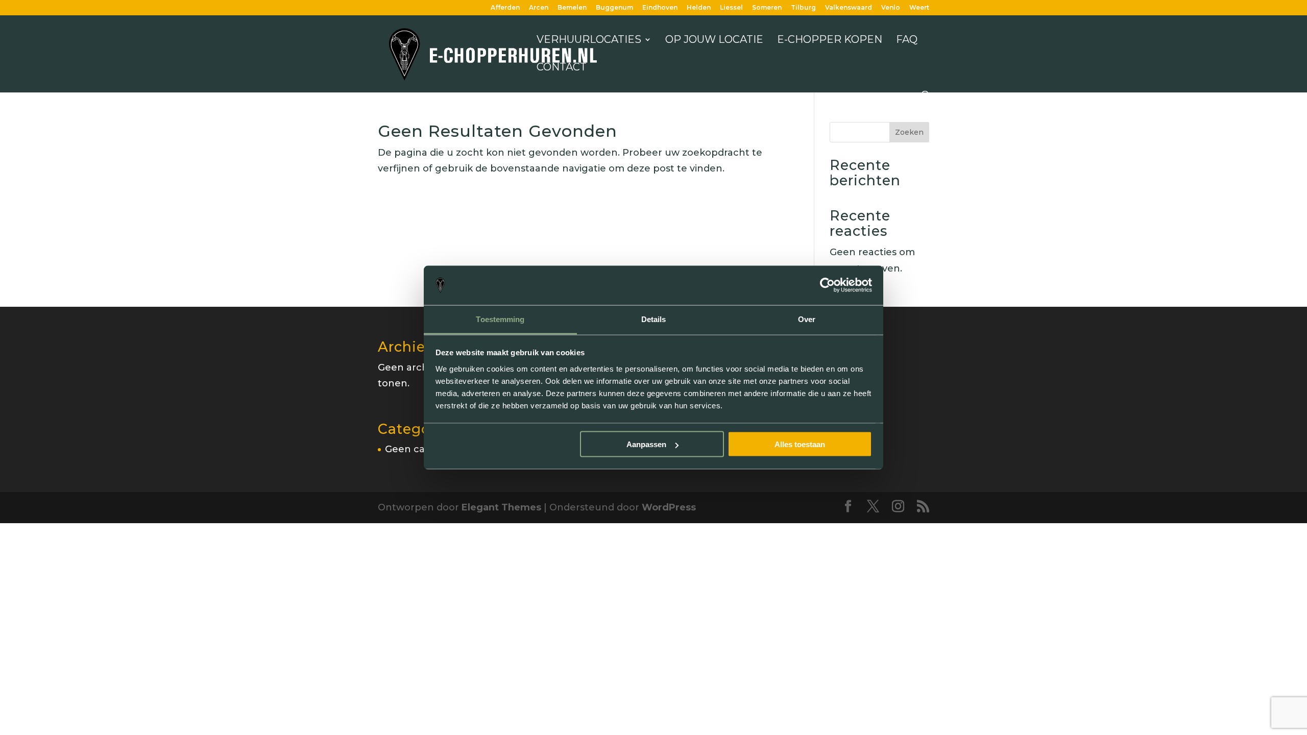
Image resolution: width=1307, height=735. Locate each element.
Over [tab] (806, 318)
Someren (767, 8)
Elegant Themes (501, 507)
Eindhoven (659, 8)
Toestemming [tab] (500, 318)
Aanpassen (646, 444)
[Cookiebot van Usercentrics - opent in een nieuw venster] (827, 285)
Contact (562, 68)
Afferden (505, 8)
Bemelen (572, 8)
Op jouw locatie (714, 40)
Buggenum (614, 8)
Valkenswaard (848, 8)
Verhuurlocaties (589, 40)
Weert (919, 8)
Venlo (890, 8)
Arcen (538, 8)
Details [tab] (653, 318)
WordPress (669, 507)
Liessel (731, 8)
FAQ (906, 40)
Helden (699, 8)
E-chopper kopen (829, 40)
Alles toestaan (799, 444)
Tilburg (803, 8)
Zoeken (909, 132)
